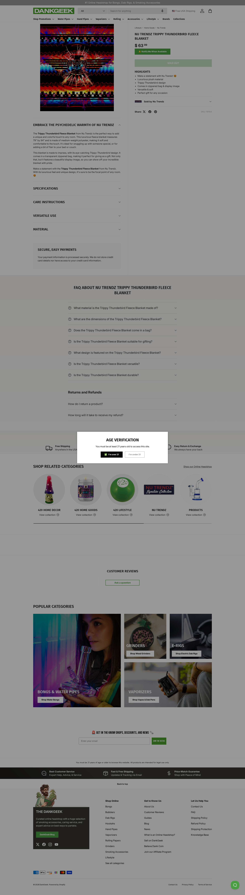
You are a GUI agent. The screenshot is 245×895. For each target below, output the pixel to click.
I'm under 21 (135, 454)
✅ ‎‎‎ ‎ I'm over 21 (111, 454)
